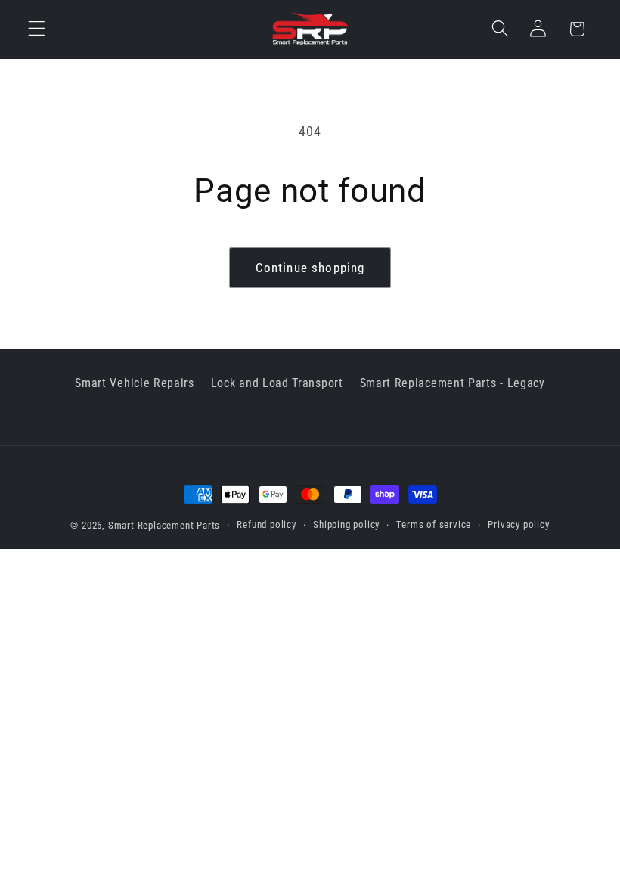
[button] (36, 29)
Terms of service (433, 524)
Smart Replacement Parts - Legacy (452, 383)
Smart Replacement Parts (164, 525)
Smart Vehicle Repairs (134, 383)
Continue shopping (310, 267)
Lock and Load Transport (277, 383)
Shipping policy (346, 524)
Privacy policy (518, 524)
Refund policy (266, 524)
